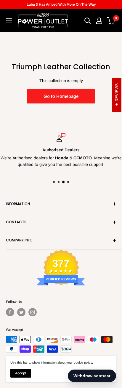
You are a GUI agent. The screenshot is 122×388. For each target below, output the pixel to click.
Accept (20, 373)
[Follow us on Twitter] (21, 312)
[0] (111, 20)
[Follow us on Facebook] (10, 312)
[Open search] (87, 21)
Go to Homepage (61, 96)
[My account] (99, 21)
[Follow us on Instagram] (32, 312)
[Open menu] (9, 20)
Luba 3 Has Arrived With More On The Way (61, 4)
